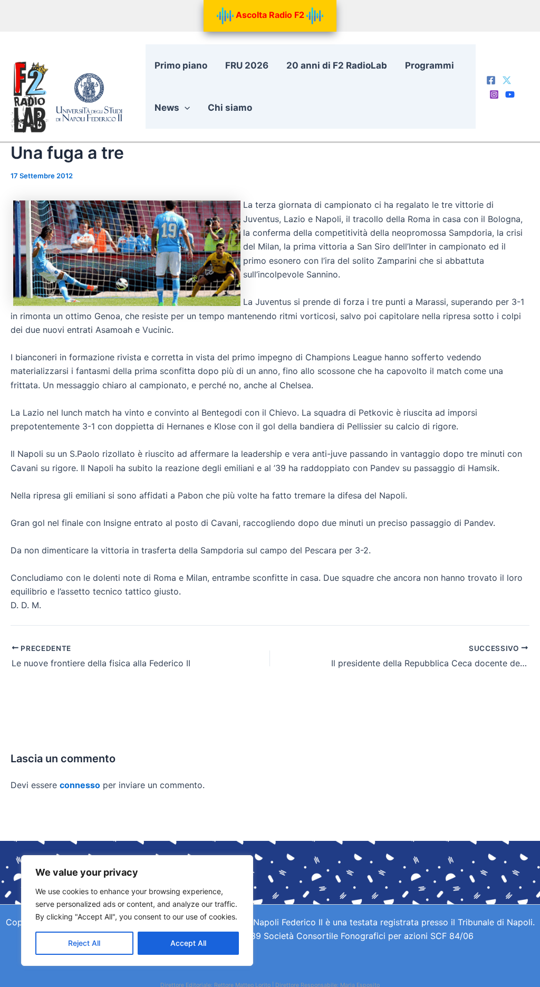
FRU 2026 (246, 65)
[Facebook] (491, 80)
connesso (80, 785)
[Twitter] (507, 80)
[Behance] (510, 94)
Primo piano (181, 65)
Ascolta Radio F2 (270, 14)
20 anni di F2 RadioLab (336, 65)
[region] (137, 910)
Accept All (188, 942)
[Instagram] (494, 94)
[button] (184, 108)
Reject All (84, 942)
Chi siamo (230, 107)
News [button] (167, 107)
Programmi (429, 65)
